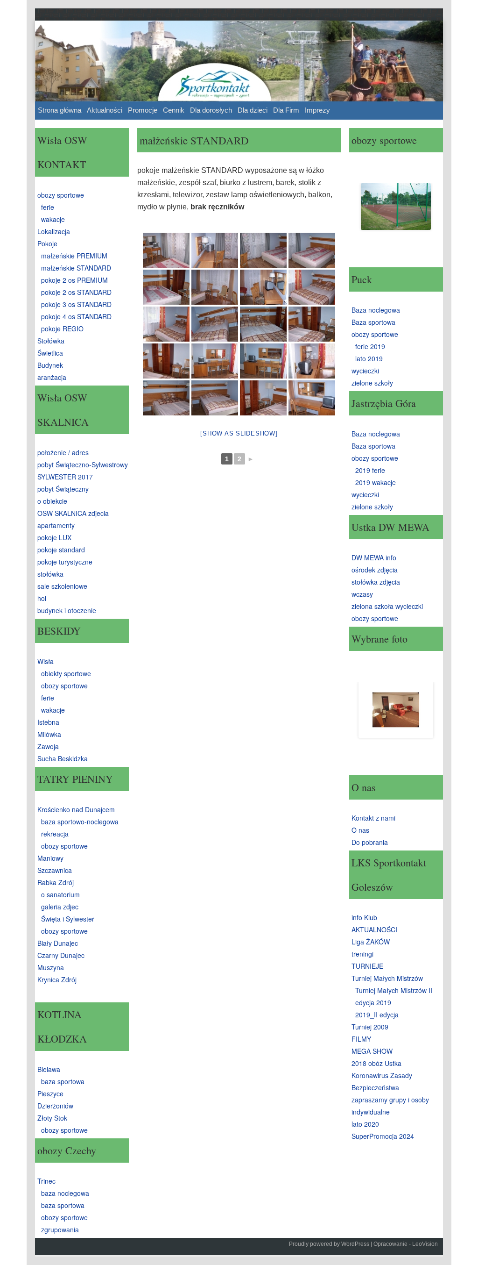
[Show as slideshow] (238, 433)
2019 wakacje (375, 482)
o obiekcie (52, 501)
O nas (360, 830)
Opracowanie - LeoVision (405, 1244)
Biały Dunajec (57, 943)
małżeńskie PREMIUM (74, 255)
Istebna (48, 722)
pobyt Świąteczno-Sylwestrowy (82, 464)
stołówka (50, 574)
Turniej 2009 (369, 1026)
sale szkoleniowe (62, 586)
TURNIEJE (367, 966)
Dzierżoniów (55, 1105)
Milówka (49, 734)
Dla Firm (286, 110)
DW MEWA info (373, 557)
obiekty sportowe (66, 673)
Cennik (173, 110)
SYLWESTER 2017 (65, 476)
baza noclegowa (65, 1193)
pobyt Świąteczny (63, 488)
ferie (47, 207)
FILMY (361, 1038)
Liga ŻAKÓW (370, 941)
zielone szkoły (372, 382)
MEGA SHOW (372, 1051)
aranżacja (51, 377)
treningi (362, 953)
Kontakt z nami (373, 817)
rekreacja (55, 833)
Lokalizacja (53, 231)
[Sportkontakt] (239, 61)
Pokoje (47, 243)
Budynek (50, 365)
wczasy (362, 594)
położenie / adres (63, 452)
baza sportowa (62, 1081)
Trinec (46, 1181)
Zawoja (48, 746)
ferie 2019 (370, 346)
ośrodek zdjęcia (374, 569)
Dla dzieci (252, 110)
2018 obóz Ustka (376, 1063)
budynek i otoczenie (66, 610)
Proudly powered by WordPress (329, 1244)
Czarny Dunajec (60, 955)
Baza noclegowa (375, 309)
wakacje (53, 219)
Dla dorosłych (211, 110)
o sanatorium (60, 894)
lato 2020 (365, 1124)
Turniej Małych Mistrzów (387, 978)
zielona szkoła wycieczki (387, 606)
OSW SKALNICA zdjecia (73, 513)
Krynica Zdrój (57, 979)
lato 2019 (369, 358)
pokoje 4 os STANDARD (76, 316)
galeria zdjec (59, 906)
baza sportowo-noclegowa (80, 821)
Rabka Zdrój (55, 882)
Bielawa (48, 1069)
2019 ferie (370, 470)
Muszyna (50, 967)
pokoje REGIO (62, 328)
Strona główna (59, 110)
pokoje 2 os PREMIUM (74, 280)
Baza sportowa (373, 322)
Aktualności (104, 110)
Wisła (45, 661)
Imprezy (317, 110)
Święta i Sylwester (67, 918)
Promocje (142, 110)
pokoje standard (61, 549)
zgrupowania (60, 1229)
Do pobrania (369, 842)
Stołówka (50, 340)
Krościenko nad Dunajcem (76, 809)
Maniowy (50, 858)
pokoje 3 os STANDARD (76, 304)
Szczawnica (54, 870)
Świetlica (50, 352)
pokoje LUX (54, 537)
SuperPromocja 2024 (382, 1136)
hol (41, 598)
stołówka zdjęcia (375, 581)
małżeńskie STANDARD (76, 267)
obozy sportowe (60, 195)
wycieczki (365, 370)
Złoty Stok (52, 1117)
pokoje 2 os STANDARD (76, 292)
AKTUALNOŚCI (374, 929)
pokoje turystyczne (64, 561)
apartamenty (56, 525)
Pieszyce (50, 1093)
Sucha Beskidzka (62, 758)
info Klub (364, 917)
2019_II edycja (377, 1014)
